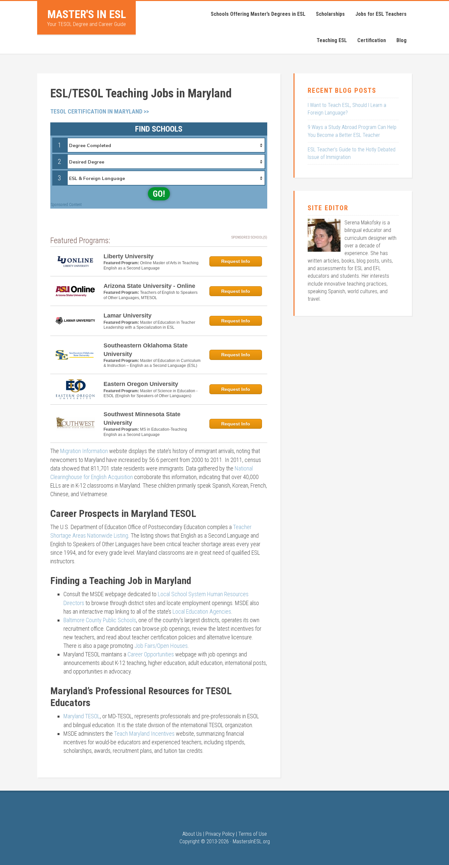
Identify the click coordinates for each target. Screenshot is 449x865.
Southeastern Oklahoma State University (146, 349)
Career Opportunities (151, 654)
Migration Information (84, 450)
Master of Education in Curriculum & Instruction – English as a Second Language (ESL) (152, 363)
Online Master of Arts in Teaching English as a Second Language (151, 265)
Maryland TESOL (81, 716)
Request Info (235, 261)
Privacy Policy (220, 834)
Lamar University (128, 315)
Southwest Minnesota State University (142, 418)
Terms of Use (252, 834)
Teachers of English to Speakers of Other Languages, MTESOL (151, 295)
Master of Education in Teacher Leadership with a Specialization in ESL (149, 325)
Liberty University (129, 256)
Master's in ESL (86, 14)
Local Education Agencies (202, 611)
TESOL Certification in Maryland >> (99, 111)
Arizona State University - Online (149, 286)
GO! (159, 194)
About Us (192, 834)
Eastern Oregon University (141, 384)
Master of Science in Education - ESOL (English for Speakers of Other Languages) (151, 393)
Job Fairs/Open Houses (161, 645)
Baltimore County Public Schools (99, 620)
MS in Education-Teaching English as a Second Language (145, 432)
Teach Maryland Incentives (144, 733)
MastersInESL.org (251, 841)
